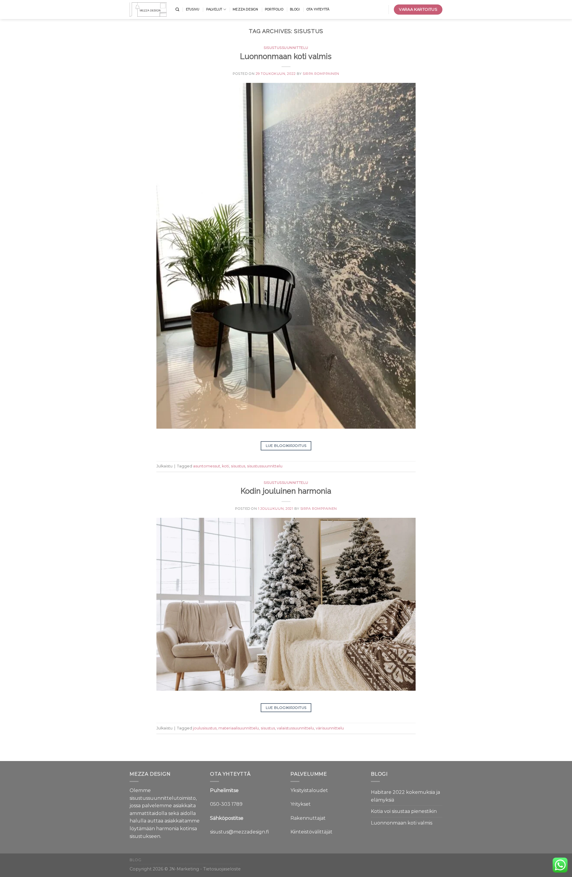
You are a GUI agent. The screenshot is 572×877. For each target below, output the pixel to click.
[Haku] (177, 9)
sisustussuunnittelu (264, 466)
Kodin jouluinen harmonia (286, 490)
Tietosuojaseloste (222, 869)
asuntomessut (206, 466)
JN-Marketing (184, 869)
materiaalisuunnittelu (238, 728)
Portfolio (274, 9)
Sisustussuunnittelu (286, 48)
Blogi (295, 9)
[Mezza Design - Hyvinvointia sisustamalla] (148, 9)
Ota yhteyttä (318, 9)
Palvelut (214, 9)
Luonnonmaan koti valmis (286, 56)
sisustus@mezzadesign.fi (239, 832)
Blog (135, 860)
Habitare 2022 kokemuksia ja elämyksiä (405, 796)
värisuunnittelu (330, 728)
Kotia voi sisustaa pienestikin (404, 811)
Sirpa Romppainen (321, 74)
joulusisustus (205, 728)
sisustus (238, 466)
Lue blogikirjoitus (286, 445)
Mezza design (245, 9)
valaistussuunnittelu (295, 728)
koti (225, 466)
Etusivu (192, 9)
